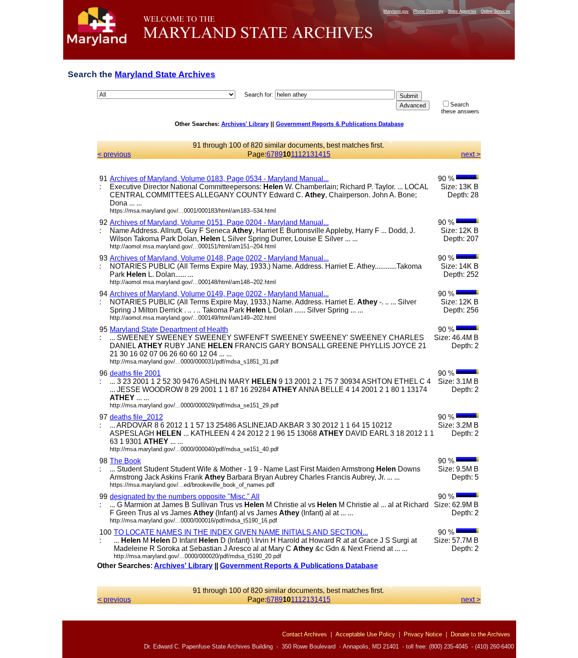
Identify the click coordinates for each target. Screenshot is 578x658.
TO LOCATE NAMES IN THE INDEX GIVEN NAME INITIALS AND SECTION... (241, 532)
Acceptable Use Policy (365, 634)
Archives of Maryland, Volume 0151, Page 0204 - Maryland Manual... (219, 222)
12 (302, 154)
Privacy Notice (423, 634)
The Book (125, 461)
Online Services (495, 11)
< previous (114, 154)
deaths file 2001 (135, 373)
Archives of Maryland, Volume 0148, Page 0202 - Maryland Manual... (219, 258)
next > (470, 154)
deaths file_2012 (136, 417)
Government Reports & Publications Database (340, 124)
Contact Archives (304, 634)
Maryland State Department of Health (169, 329)
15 (326, 154)
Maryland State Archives (165, 74)
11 (294, 154)
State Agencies (462, 11)
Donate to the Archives (480, 634)
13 (310, 154)
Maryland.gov (396, 11)
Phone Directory (428, 11)
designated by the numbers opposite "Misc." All (185, 496)
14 (318, 154)
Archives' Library (245, 124)
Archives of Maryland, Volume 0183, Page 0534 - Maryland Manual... (219, 178)
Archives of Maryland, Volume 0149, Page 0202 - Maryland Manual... (219, 294)
